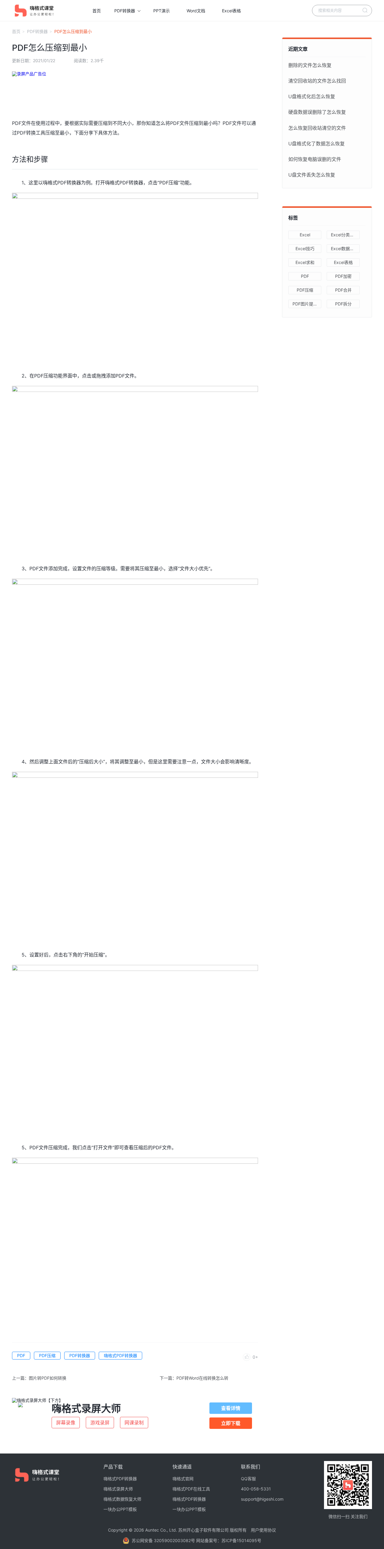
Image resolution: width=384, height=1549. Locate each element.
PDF (21, 1355)
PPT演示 (161, 10)
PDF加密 (343, 276)
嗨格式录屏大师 (118, 1489)
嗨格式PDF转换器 (120, 1355)
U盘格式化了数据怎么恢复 (316, 144)
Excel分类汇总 (344, 234)
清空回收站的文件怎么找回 (317, 81)
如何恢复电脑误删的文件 (314, 159)
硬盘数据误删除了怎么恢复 (317, 112)
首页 (96, 10)
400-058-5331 (256, 1489)
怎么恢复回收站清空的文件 (317, 128)
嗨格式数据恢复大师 (122, 1499)
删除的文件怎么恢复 (310, 65)
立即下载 (230, 1423)
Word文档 (196, 10)
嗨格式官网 (183, 1478)
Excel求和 (305, 262)
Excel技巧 (305, 248)
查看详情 (230, 1408)
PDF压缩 (47, 1355)
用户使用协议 (263, 1529)
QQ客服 (248, 1478)
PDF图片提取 (304, 303)
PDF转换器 (124, 10)
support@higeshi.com (262, 1499)
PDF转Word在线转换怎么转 (202, 1378)
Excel (305, 234)
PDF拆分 (343, 303)
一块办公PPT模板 (120, 1509)
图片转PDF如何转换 (47, 1378)
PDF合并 (343, 290)
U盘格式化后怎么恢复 (311, 96)
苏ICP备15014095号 (241, 1540)
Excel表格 (231, 10)
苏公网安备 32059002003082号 (164, 1540)
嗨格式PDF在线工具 (191, 1489)
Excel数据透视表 (345, 248)
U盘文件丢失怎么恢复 (311, 175)
